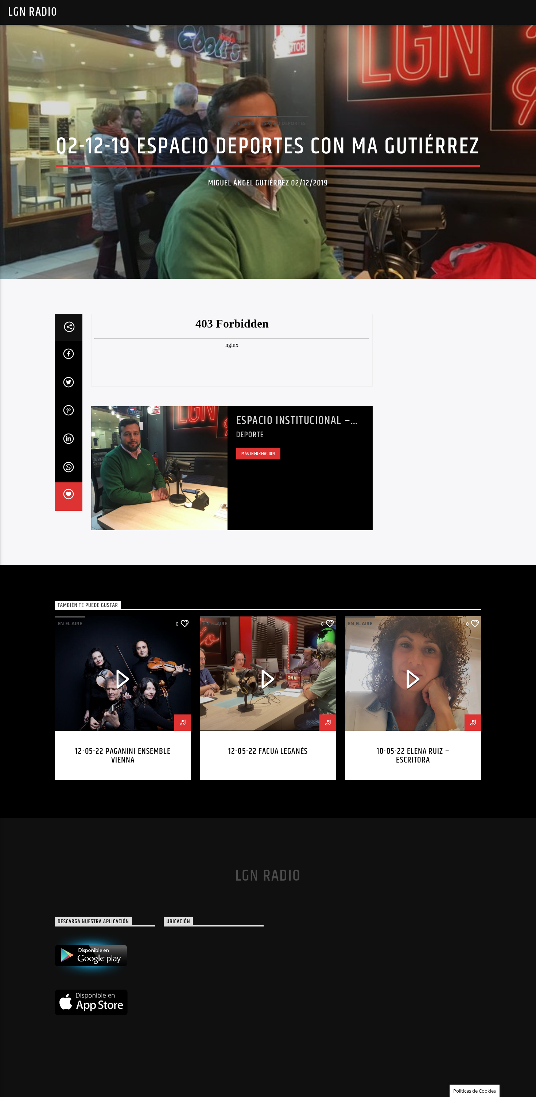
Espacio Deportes (283, 123)
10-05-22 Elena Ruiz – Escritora (413, 756)
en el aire (242, 123)
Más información (258, 453)
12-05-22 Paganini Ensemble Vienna (122, 756)
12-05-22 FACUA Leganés (268, 751)
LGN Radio (32, 12)
